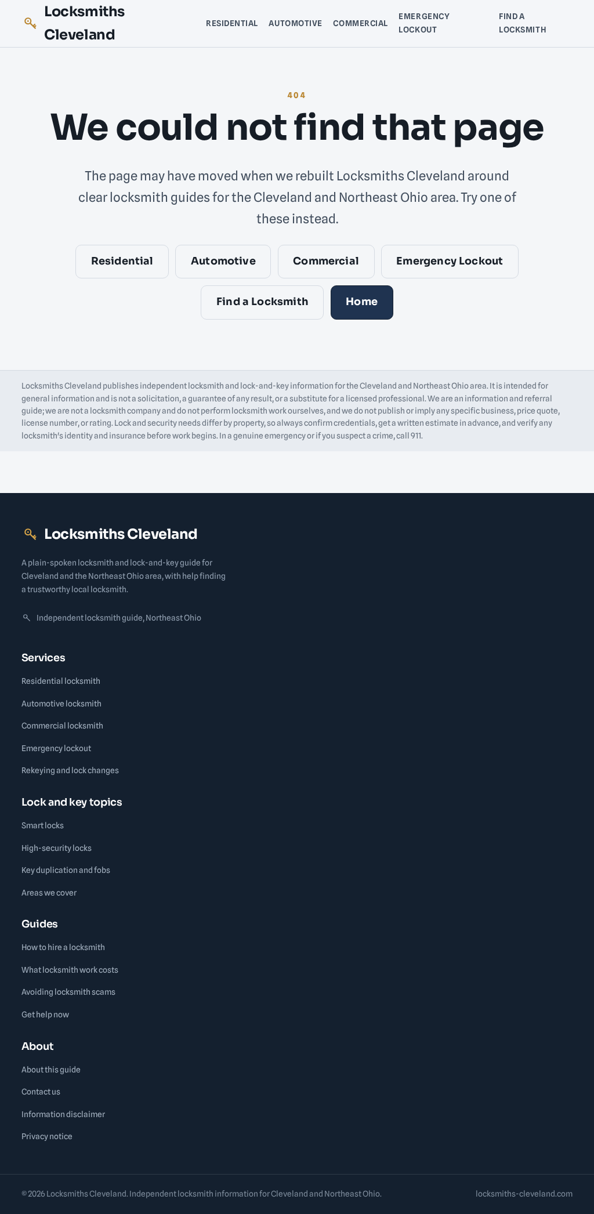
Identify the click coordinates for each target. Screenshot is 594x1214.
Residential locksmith (60, 681)
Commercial (360, 23)
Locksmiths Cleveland (84, 23)
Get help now (45, 1014)
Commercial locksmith (62, 725)
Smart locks (42, 825)
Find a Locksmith (522, 23)
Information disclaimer (63, 1114)
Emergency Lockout (424, 23)
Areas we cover (49, 892)
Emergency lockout (56, 748)
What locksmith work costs (69, 969)
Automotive (296, 23)
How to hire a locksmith (63, 947)
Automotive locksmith (61, 703)
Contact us (40, 1091)
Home (362, 301)
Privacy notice (47, 1136)
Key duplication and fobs (65, 870)
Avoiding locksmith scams (68, 991)
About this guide (51, 1069)
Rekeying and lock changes (70, 770)
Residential (232, 23)
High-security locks (56, 848)
